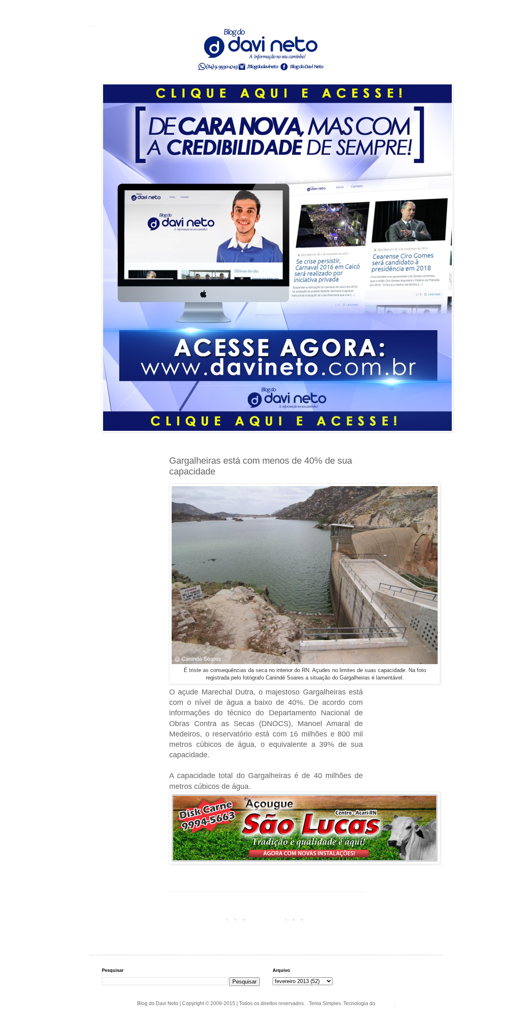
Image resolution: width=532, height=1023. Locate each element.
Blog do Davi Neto (92, 26)
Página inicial (267, 919)
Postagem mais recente (197, 919)
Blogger (385, 1003)
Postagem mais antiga (335, 919)
